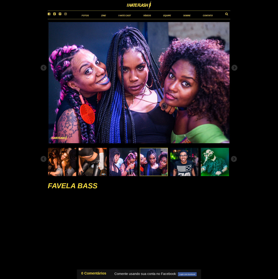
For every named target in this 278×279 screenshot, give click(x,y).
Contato (205, 19)
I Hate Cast (109, 19)
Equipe (158, 19)
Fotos (65, 19)
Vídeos (136, 19)
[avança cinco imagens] (44, 162)
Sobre (181, 19)
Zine (85, 19)
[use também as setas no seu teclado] (44, 71)
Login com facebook (187, 274)
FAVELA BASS (72, 189)
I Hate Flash (139, 5)
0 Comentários (93, 273)
